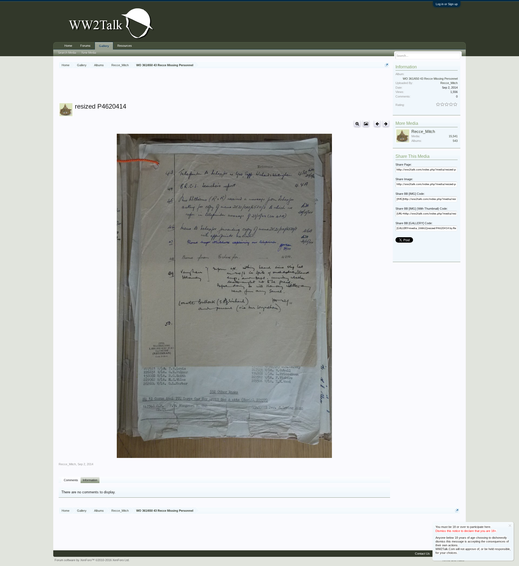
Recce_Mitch (67, 464)
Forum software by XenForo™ (92, 560)
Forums (85, 45)
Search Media (67, 52)
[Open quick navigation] (386, 65)
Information (90, 480)
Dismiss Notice (510, 526)
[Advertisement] (224, 86)
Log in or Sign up (447, 4)
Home (68, 45)
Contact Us (422, 553)
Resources (124, 45)
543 (455, 140)
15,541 (453, 136)
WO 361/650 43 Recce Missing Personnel (430, 78)
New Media (89, 52)
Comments (71, 480)
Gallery (104, 46)
